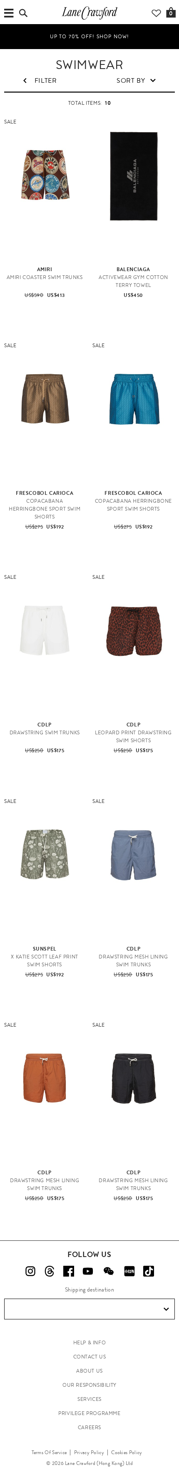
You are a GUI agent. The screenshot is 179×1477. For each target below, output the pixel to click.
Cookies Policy (126, 1452)
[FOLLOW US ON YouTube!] (87, 1271)
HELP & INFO (89, 1342)
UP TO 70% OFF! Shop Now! (89, 36)
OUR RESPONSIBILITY (89, 1385)
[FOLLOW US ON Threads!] (49, 1271)
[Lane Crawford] (89, 19)
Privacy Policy (89, 1452)
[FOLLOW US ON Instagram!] (30, 1271)
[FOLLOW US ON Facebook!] (68, 1271)
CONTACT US (89, 1357)
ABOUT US (89, 1371)
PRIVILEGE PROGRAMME (89, 1413)
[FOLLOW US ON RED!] (129, 1271)
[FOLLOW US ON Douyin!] (148, 1271)
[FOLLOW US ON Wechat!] (108, 1271)
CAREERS (89, 1427)
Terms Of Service (49, 1452)
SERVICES (89, 1399)
